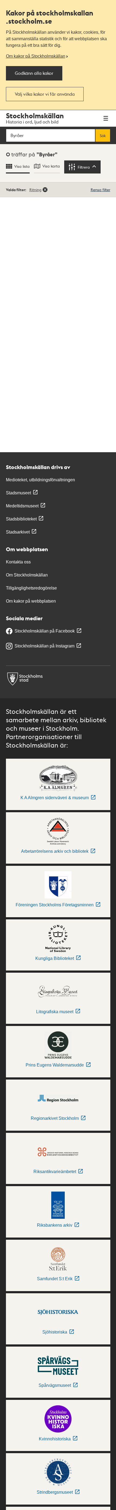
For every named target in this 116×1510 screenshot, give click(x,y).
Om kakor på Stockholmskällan (35, 56)
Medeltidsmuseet (22, 506)
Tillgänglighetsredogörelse (31, 588)
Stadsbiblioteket (21, 519)
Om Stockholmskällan (27, 575)
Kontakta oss (18, 562)
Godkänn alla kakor (34, 73)
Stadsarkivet (18, 532)
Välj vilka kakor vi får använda (45, 94)
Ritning (35, 189)
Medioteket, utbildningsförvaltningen (40, 480)
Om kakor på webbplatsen (31, 601)
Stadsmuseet (18, 493)
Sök (103, 135)
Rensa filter (100, 189)
